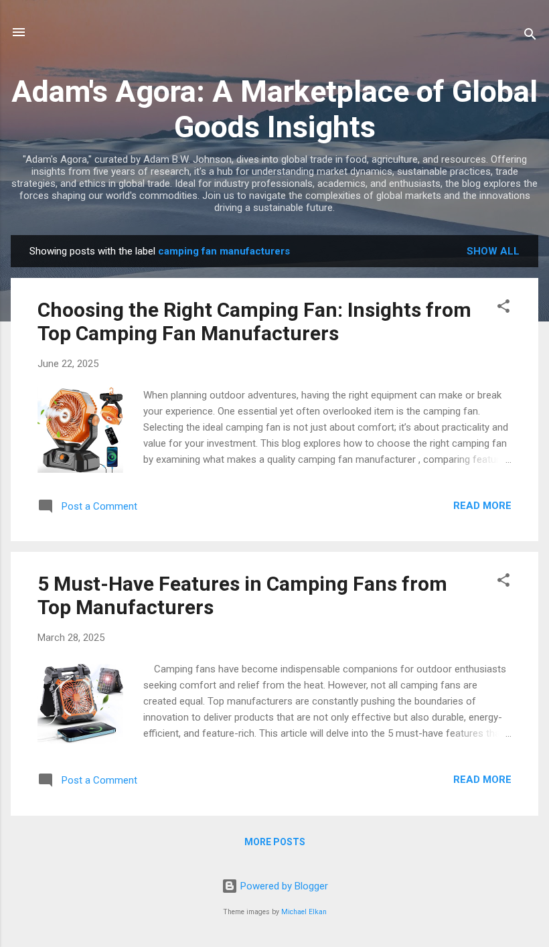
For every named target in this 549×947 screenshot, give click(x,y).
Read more (482, 506)
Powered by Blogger (283, 886)
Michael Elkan (304, 911)
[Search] (530, 36)
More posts (274, 841)
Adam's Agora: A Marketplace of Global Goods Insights (274, 109)
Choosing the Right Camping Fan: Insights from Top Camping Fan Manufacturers (254, 321)
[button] (503, 308)
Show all (493, 251)
